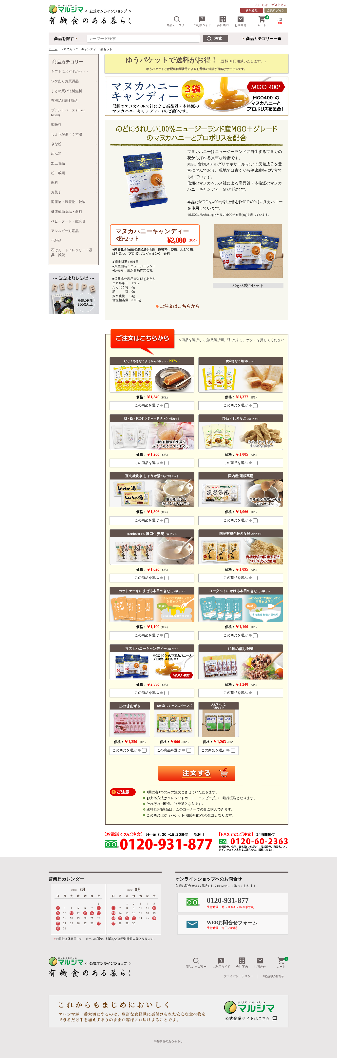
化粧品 (55, 241)
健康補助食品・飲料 (65, 212)
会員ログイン (276, 10)
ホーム (53, 49)
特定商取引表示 (273, 976)
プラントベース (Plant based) (67, 112)
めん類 (55, 154)
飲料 (53, 183)
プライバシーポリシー (238, 976)
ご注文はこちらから (180, 306)
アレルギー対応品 (64, 231)
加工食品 (57, 163)
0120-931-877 (230, 902)
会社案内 (223, 25)
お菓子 (55, 192)
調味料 (55, 125)
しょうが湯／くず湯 (65, 134)
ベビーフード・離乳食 (67, 221)
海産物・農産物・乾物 (67, 202)
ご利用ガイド (202, 25)
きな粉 (55, 144)
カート (262, 21)
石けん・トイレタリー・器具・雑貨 (71, 252)
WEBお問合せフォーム (232, 925)
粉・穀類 (57, 173)
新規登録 (252, 10)
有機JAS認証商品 (63, 101)
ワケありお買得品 (64, 81)
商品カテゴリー (177, 25)
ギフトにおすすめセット (69, 72)
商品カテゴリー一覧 (263, 38)
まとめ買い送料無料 (65, 91)
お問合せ (240, 25)
